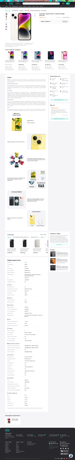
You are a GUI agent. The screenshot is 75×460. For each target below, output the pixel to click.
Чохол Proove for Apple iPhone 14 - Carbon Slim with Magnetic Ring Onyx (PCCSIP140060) (11, 249)
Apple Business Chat (54, 443)
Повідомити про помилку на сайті (64, 446)
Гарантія (17, 445)
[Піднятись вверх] (67, 456)
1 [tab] (25, 254)
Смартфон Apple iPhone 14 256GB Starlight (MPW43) (28, 8)
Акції (10, 6)
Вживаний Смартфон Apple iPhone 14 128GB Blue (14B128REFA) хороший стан (37, 61)
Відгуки (27, 10)
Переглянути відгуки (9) (59, 118)
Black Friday (18, 452)
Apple (26, 262)
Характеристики (15, 10)
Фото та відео (43, 10)
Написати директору (65, 443)
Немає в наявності (66, 17)
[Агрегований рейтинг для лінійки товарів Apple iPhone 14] (42, 17)
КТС (5, 8)
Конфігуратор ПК (15, 6)
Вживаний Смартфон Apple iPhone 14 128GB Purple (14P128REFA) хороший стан (23, 61)
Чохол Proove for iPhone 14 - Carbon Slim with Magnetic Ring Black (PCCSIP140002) (24, 249)
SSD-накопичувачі (8, 450)
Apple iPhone (7, 444)
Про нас (20, 6)
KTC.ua (11, 3)
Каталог (6, 6)
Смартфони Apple (15, 8)
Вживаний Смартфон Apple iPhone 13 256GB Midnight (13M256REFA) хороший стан (50, 61)
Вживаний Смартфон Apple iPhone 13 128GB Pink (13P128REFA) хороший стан (63, 61)
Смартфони (9, 8)
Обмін (37, 6)
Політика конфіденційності (20, 451)
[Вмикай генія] (37, 1)
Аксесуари (21, 10)
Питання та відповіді (34, 10)
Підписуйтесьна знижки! (65, 453)
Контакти (41, 6)
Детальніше (59, 244)
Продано (65, 21)
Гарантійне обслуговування (31, 443)
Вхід (63, 3)
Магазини (25, 6)
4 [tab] (28, 254)
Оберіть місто (8, 433)
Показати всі (42, 234)
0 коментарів (66, 115)
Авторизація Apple (30, 444)
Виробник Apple (55, 233)
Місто (18, 3)
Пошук (57, 3)
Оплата (34, 6)
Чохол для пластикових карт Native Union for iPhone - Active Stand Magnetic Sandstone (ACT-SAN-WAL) (37, 249)
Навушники (7, 452)
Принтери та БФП (8, 451)
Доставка (29, 6)
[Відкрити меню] (6, 3)
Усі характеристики (59, 99)
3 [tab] (27, 254)
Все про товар (8, 10)
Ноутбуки (6, 445)
